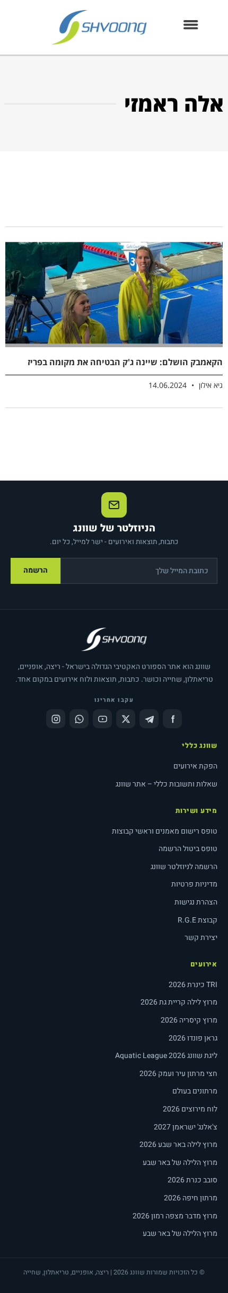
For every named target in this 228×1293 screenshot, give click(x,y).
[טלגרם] (149, 718)
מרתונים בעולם (194, 1091)
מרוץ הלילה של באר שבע (180, 1162)
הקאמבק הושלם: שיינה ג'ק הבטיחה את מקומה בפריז (125, 362)
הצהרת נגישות (195, 902)
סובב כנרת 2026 (192, 1180)
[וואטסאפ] (79, 718)
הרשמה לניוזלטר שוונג (184, 866)
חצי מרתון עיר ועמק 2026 (178, 1073)
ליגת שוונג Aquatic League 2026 (166, 1055)
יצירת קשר (201, 937)
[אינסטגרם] (55, 718)
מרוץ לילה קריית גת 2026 (179, 1002)
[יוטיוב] (102, 718)
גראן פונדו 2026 (193, 1038)
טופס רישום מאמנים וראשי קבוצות (164, 831)
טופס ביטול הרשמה (188, 848)
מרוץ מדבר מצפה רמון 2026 (175, 1216)
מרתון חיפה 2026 (190, 1198)
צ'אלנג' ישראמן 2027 (185, 1127)
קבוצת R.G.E (197, 920)
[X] (125, 718)
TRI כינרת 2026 (193, 984)
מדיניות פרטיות (194, 884)
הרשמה (35, 570)
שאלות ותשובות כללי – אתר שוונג (166, 784)
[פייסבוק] (172, 718)
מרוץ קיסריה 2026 (189, 1020)
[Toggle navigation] (191, 27)
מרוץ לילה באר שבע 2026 (178, 1144)
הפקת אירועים (195, 766)
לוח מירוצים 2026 (190, 1109)
